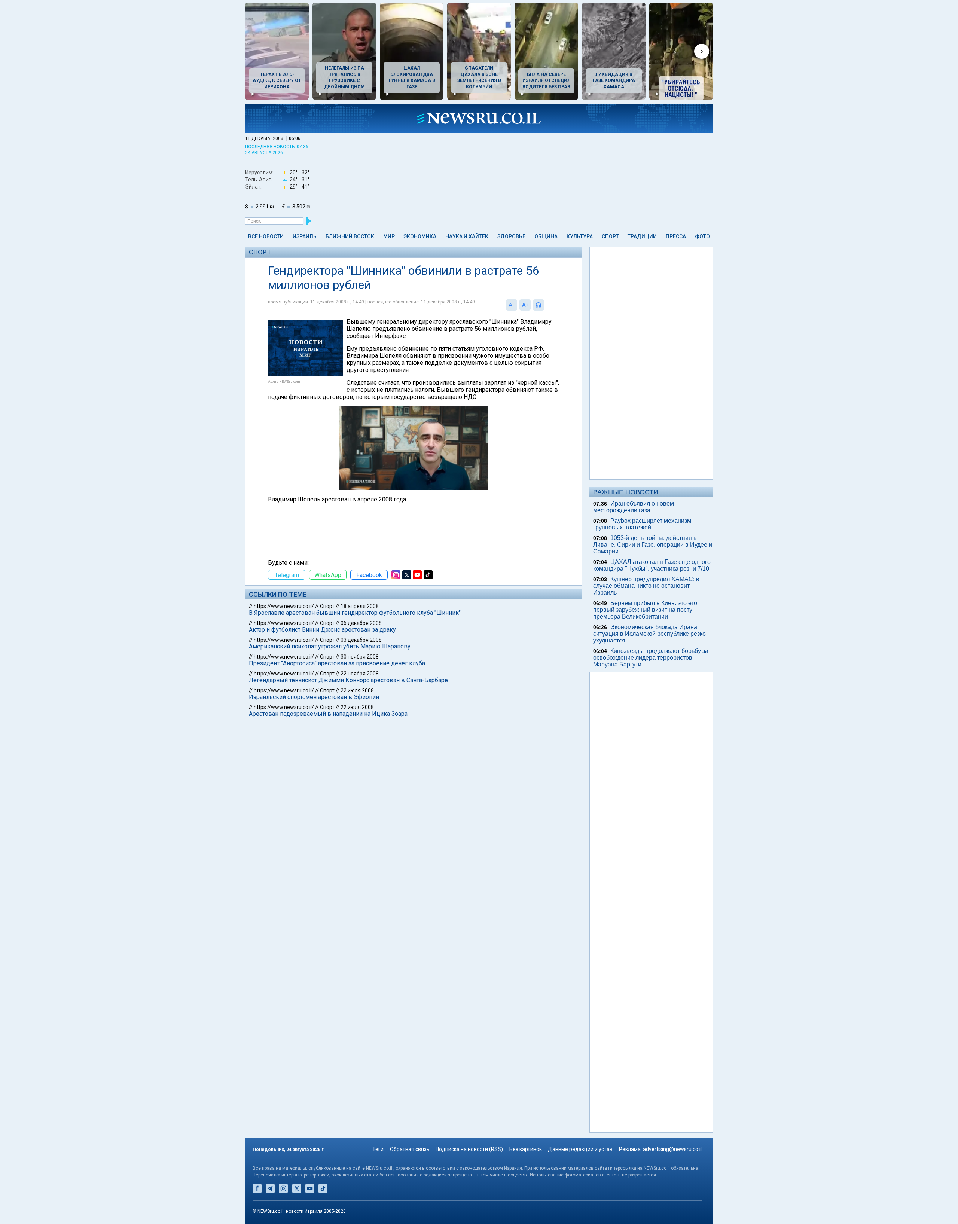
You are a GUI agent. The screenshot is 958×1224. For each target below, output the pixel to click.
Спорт (610, 236)
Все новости (266, 236)
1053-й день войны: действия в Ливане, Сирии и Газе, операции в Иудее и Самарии (652, 545)
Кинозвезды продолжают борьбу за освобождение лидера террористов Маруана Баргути (650, 658)
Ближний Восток (350, 236)
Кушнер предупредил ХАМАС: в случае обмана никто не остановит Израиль (646, 586)
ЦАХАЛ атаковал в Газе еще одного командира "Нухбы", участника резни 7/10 (652, 565)
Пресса (676, 236)
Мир (389, 236)
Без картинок (525, 1149)
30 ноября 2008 (360, 657)
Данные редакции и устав (580, 1149)
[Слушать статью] (546, 305)
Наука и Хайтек (466, 236)
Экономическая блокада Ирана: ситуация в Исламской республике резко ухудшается (649, 634)
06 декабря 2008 (361, 623)
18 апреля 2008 (360, 606)
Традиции (642, 236)
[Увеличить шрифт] (525, 305)
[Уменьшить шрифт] (511, 305)
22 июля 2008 (357, 690)
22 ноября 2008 (360, 674)
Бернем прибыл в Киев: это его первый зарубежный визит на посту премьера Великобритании (645, 610)
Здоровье (511, 236)
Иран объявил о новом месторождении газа (633, 506)
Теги (378, 1149)
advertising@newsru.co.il (672, 1149)
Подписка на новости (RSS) (469, 1149)
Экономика (419, 236)
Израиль (305, 236)
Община (546, 236)
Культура (580, 236)
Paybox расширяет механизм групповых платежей (642, 524)
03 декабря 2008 (361, 640)
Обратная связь (410, 1149)
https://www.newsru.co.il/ (284, 606)
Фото (702, 236)
